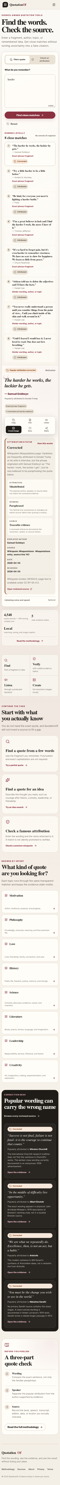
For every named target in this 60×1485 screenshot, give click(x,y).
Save (30, 431)
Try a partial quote (15, 765)
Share (46, 431)
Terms (50, 1469)
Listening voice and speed (30, 600)
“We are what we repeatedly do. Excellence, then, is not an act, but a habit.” (30, 1246)
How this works (45, 443)
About (31, 1469)
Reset (14, 123)
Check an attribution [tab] (44, 59)
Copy (14, 423)
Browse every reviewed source (20, 1116)
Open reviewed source (18, 589)
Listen (46, 423)
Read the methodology (28, 641)
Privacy (40, 1469)
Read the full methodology (23, 1427)
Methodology (8, 1469)
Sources (21, 1469)
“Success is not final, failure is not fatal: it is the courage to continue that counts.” (30, 1139)
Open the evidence (17, 1172)
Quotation (11, 1452)
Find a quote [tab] (19, 59)
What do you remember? (17, 69)
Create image (13, 431)
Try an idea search (15, 807)
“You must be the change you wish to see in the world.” (30, 1294)
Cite (30, 423)
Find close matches (28, 115)
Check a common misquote (19, 845)
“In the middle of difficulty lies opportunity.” (27, 1194)
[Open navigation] (53, 4)
